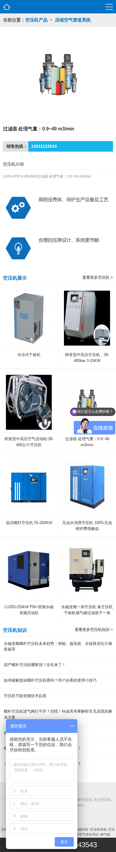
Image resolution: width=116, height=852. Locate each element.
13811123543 (44, 146)
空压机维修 (98, 829)
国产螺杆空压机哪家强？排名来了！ (35, 665)
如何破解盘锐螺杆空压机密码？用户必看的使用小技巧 (50, 680)
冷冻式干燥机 (28, 354)
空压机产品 (36, 19)
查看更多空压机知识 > (94, 629)
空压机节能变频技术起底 (25, 696)
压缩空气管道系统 (73, 19)
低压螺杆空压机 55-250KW (29, 522)
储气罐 (105, 834)
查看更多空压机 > (97, 277)
